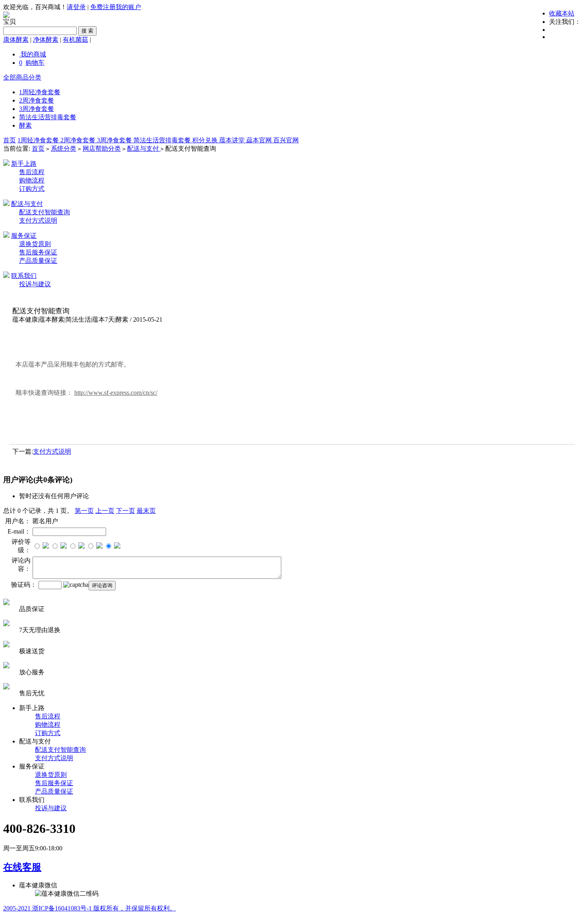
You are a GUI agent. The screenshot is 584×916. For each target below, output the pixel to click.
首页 (9, 140)
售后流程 (31, 172)
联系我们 (24, 275)
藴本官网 (259, 140)
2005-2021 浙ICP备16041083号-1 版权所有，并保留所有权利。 (89, 908)
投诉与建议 (35, 284)
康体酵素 (16, 39)
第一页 (84, 510)
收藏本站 (561, 13)
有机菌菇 (75, 39)
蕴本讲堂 (232, 140)
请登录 (76, 7)
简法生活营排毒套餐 (47, 117)
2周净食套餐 (36, 100)
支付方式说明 (38, 220)
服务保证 (24, 235)
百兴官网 (286, 140)
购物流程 (31, 180)
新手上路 (24, 163)
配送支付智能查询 (44, 212)
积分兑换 (205, 140)
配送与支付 (144, 148)
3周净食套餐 (36, 108)
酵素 (25, 125)
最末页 (146, 510)
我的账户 (128, 7)
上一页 (104, 510)
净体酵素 (45, 39)
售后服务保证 (38, 252)
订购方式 (31, 188)
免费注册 (103, 7)
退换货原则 (35, 244)
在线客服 (22, 867)
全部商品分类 (22, 77)
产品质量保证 (38, 260)
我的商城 (33, 54)
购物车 (34, 62)
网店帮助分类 (102, 148)
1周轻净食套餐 (39, 92)
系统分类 (63, 148)
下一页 (125, 510)
